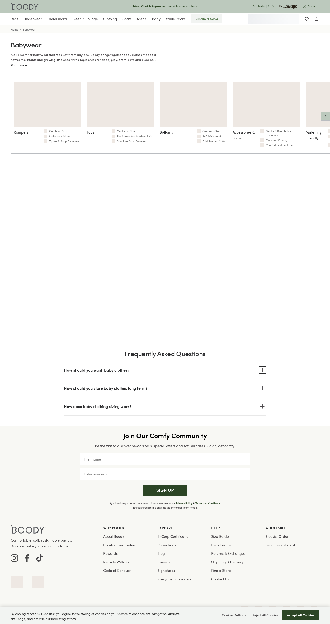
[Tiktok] (39, 558)
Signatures (166, 570)
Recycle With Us (116, 562)
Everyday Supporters (174, 579)
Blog (161, 553)
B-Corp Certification (173, 536)
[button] (165, 491)
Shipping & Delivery (227, 562)
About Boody (113, 536)
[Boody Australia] (25, 6)
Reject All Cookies (265, 615)
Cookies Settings (234, 615)
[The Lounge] (288, 6)
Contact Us (220, 579)
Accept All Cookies (301, 615)
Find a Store (221, 570)
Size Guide (220, 536)
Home (14, 29)
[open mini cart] (316, 19)
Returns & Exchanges (228, 553)
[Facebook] (27, 558)
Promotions (166, 544)
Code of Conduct (117, 570)
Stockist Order (276, 536)
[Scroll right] (325, 116)
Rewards (110, 553)
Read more (19, 65)
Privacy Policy (184, 503)
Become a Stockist (280, 544)
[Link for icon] (17, 582)
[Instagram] (14, 558)
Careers (163, 562)
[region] (165, 615)
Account (313, 6)
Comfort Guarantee (119, 544)
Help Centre (221, 544)
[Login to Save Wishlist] (306, 19)
